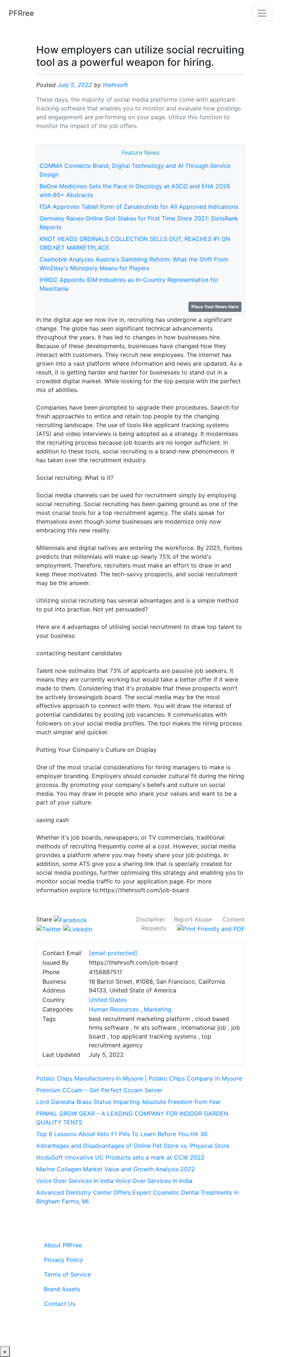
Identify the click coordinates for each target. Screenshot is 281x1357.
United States (108, 999)
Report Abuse (193, 919)
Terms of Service (67, 1274)
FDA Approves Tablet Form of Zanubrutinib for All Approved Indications (139, 206)
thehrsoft (115, 84)
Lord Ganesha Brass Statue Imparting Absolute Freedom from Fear (128, 1101)
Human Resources (114, 1009)
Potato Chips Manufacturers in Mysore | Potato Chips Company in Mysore (139, 1078)
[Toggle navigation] (262, 13)
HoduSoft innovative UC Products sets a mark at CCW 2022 (120, 1157)
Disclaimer (150, 919)
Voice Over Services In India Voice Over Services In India (114, 1180)
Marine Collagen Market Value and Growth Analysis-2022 (115, 1169)
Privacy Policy (63, 1259)
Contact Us (59, 1303)
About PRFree (63, 1245)
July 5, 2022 (74, 84)
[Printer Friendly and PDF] (211, 928)
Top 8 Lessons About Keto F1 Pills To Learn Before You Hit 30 (121, 1134)
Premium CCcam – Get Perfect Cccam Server (99, 1090)
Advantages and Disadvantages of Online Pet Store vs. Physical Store (132, 1145)
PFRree (21, 13)
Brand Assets (62, 1289)
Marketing (158, 1009)
